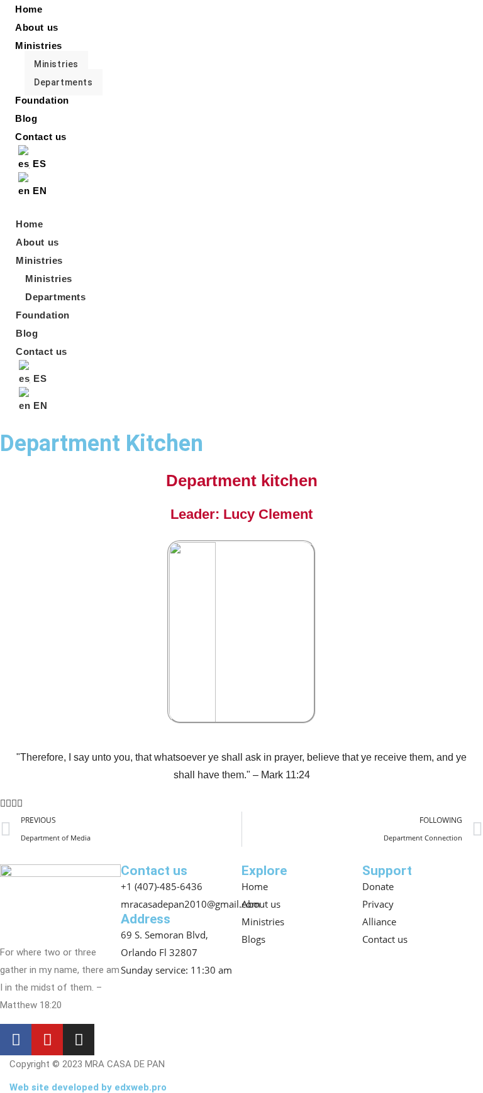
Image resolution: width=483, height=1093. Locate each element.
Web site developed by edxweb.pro (88, 1087)
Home (29, 224)
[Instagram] (78, 1039)
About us (36, 27)
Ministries (38, 45)
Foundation (42, 100)
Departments (63, 82)
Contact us (41, 136)
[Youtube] (47, 1039)
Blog (26, 118)
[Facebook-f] (15, 1039)
